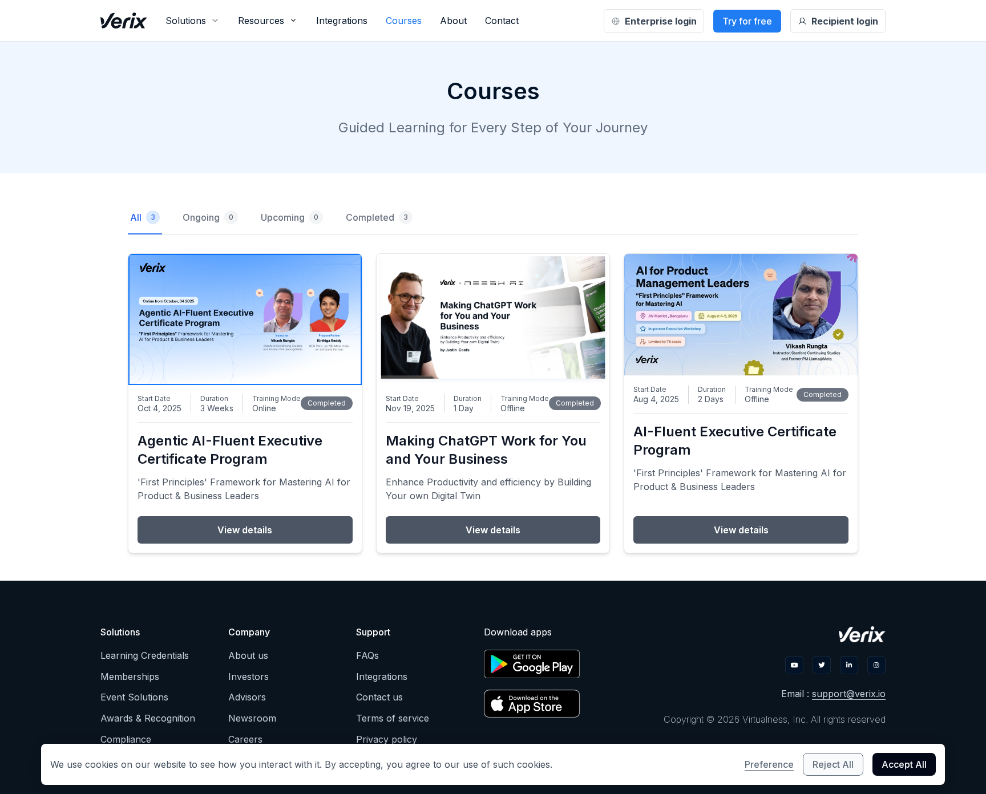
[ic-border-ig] (876, 665)
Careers (245, 739)
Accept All (904, 764)
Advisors (247, 697)
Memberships (129, 676)
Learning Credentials (144, 655)
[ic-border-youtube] (794, 665)
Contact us (379, 697)
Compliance (125, 739)
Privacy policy (386, 739)
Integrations (341, 20)
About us (248, 655)
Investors (248, 676)
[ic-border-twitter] (822, 665)
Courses (404, 20)
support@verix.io (849, 693)
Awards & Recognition (147, 718)
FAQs (367, 655)
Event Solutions (134, 697)
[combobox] (192, 20)
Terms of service (392, 718)
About (453, 20)
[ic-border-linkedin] (849, 665)
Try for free (747, 21)
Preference (769, 764)
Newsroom (252, 718)
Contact (502, 20)
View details (244, 530)
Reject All (833, 764)
